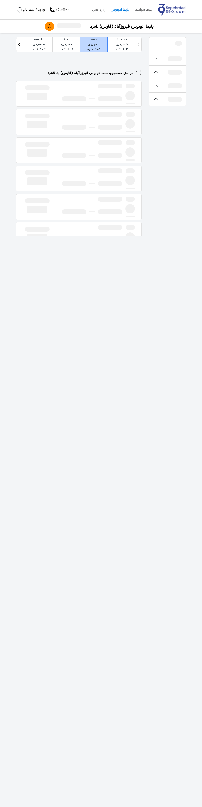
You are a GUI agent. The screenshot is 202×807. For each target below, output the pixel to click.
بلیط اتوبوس (120, 9)
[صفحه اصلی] (172, 10)
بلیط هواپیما (144, 9)
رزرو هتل (99, 9)
